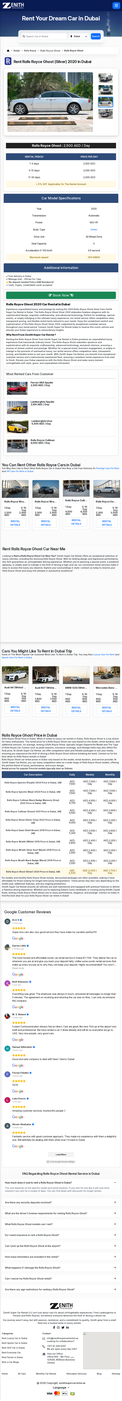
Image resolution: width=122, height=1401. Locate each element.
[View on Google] (7, 921)
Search (96, 36)
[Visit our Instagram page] (58, 1327)
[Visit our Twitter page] (62, 1327)
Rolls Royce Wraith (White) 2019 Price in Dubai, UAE (33, 841)
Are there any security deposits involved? (28, 1202)
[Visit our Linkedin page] (67, 1327)
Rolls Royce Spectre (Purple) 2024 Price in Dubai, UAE (33, 782)
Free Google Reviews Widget (62, 1162)
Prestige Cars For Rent (107, 468)
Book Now (61, 295)
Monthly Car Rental (46, 1373)
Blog (99, 1373)
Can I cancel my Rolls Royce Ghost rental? (28, 1278)
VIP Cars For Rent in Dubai (19, 471)
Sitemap (116, 1373)
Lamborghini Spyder (42, 401)
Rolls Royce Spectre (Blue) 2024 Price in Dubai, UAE (33, 792)
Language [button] (60, 1387)
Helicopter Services (76, 1373)
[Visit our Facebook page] (54, 1327)
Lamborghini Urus (42, 420)
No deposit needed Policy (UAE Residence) (31, 282)
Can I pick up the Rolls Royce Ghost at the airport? (33, 1245)
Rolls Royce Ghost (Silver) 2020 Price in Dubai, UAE (33, 871)
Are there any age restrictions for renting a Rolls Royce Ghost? (40, 1289)
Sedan (16, 50)
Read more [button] (18, 968)
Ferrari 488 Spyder (42, 382)
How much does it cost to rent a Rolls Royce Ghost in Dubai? (38, 1182)
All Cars (22, 1373)
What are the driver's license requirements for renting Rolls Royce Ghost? (46, 1213)
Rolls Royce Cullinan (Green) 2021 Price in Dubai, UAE (33, 811)
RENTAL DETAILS (15, 523)
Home (5, 1373)
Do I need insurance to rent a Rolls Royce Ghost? (32, 1235)
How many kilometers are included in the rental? (32, 1256)
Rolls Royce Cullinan (43, 440)
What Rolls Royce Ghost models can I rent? (29, 1224)
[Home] (8, 51)
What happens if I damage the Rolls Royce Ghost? (32, 1267)
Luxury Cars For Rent (104, 654)
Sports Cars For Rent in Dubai (17, 657)
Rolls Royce (30, 50)
